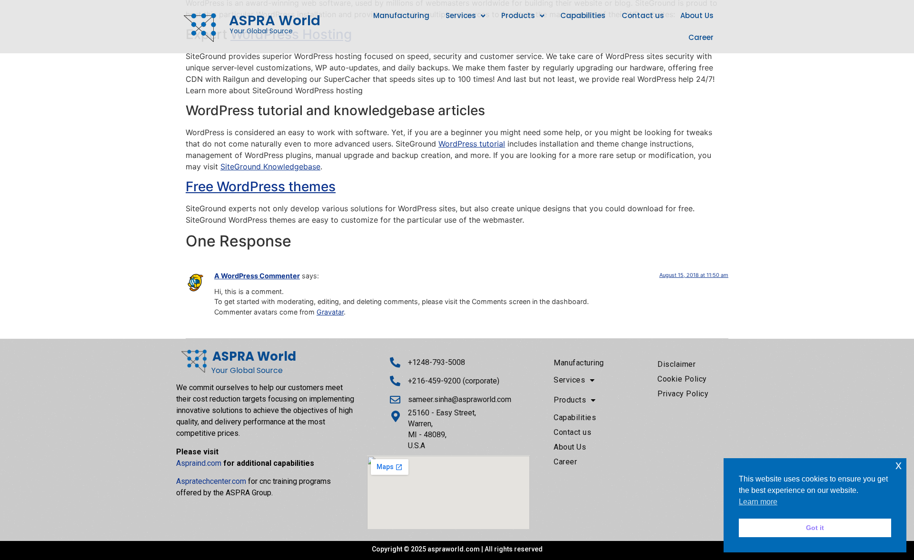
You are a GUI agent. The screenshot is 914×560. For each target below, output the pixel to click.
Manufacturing (401, 15)
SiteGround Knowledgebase (270, 166)
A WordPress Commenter (257, 276)
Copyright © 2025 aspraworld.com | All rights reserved (457, 549)
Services (461, 15)
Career (701, 37)
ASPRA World (274, 20)
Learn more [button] (758, 502)
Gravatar (330, 312)
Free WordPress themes (261, 186)
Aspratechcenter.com (211, 481)
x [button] (898, 465)
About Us (697, 15)
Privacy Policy (682, 393)
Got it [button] (815, 527)
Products (518, 15)
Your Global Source (261, 31)
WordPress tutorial (471, 143)
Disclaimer (676, 364)
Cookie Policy (682, 378)
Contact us (643, 15)
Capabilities (583, 15)
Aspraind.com (198, 463)
